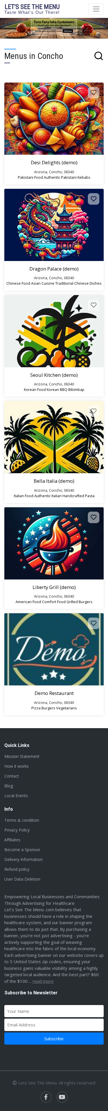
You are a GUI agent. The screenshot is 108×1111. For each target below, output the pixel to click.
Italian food (23, 495)
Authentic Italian (48, 495)
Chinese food (18, 283)
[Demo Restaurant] (54, 649)
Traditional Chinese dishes (78, 283)
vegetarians (66, 708)
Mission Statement (21, 756)
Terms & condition (21, 820)
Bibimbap (76, 389)
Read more (43, 981)
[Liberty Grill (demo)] (54, 543)
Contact (11, 776)
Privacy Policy (17, 830)
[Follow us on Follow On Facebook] (46, 1097)
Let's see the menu (32, 9)
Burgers (48, 708)
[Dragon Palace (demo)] (54, 225)
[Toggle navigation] (96, 8)
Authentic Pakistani (60, 177)
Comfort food (54, 601)
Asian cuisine (42, 283)
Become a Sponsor (22, 849)
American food (28, 601)
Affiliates (12, 839)
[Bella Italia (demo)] (54, 437)
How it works (16, 766)
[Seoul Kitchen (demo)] (54, 331)
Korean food (35, 389)
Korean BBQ (57, 389)
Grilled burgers (79, 601)
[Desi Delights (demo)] (54, 119)
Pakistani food (30, 177)
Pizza (36, 708)
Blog (8, 785)
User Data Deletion (22, 879)
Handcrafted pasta (78, 495)
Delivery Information (23, 859)
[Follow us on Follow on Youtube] (62, 1097)
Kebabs (83, 177)
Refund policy (16, 869)
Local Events (16, 795)
